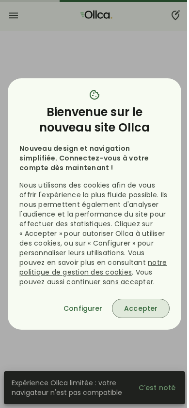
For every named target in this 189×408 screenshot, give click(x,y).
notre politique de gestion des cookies (93, 267)
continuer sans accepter (109, 282)
